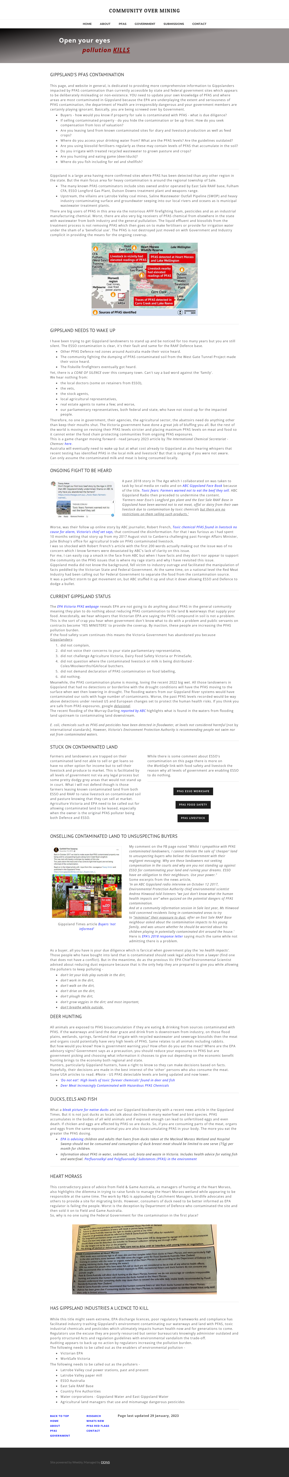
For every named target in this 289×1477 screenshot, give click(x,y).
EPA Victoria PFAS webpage (78, 606)
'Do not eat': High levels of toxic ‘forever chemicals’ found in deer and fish (118, 1080)
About (105, 24)
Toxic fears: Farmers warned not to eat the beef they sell (185, 490)
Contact (199, 24)
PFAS (122, 24)
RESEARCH (94, 1416)
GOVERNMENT (145, 24)
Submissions (174, 24)
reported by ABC (133, 711)
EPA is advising (72, 1139)
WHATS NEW (95, 1421)
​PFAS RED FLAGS (98, 1426)
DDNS (105, 1462)
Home (87, 24)
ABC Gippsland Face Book (202, 486)
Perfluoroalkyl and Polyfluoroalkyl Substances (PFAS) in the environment (141, 1159)
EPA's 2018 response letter (162, 936)
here (68, 444)
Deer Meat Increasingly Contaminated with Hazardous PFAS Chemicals (115, 1085)
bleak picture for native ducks (86, 1110)
